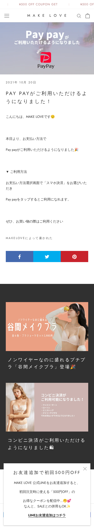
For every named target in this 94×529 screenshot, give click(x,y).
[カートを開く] (88, 15)
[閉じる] (85, 469)
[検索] (79, 16)
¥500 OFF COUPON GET (37, 4)
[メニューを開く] (6, 16)
